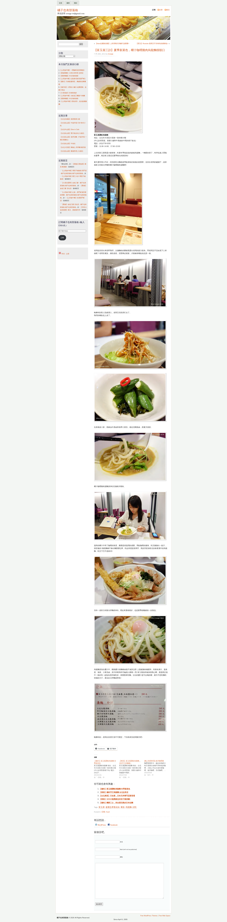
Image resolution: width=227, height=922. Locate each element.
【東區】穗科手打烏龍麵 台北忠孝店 (113, 792)
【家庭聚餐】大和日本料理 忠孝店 (71, 73)
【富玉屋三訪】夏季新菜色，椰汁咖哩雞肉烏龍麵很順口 (129, 50)
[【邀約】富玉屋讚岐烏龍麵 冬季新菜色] (106, 769)
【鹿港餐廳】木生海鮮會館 (69, 76)
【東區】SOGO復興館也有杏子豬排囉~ (115, 799)
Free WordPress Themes (148, 916)
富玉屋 (102, 807)
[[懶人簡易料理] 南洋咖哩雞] (156, 768)
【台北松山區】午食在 (67, 143)
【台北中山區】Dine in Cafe (69, 129)
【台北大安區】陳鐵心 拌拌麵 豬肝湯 (73, 147)
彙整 (68, 3)
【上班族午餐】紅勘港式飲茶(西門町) (72, 79)
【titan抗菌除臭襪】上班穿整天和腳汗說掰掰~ (112, 43)
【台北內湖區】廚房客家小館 (70, 119)
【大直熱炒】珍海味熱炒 (68, 93)
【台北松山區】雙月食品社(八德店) (72, 133)
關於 (75, 3)
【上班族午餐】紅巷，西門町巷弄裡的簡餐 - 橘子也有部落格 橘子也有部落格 (73, 195)
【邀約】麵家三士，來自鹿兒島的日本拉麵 (116, 803)
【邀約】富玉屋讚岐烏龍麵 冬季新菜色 (114, 789)
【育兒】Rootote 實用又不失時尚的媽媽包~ (152, 43)
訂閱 (62, 238)
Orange (110, 54)
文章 (161, 10)
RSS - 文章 (65, 254)
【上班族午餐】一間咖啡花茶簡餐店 (72, 70)
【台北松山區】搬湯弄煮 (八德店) (71, 151)
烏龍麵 (129, 807)
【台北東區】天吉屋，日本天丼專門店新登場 (117, 796)
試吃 (135, 807)
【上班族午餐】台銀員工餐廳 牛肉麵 (72, 96)
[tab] (100, 825)
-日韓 (103, 812)
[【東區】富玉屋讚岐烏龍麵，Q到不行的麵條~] (131, 769)
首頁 (60, 3)
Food (108, 812)
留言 (168, 10)
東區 (123, 807)
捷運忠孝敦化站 (113, 807)
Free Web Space (164, 916)
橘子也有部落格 (67, 10)
